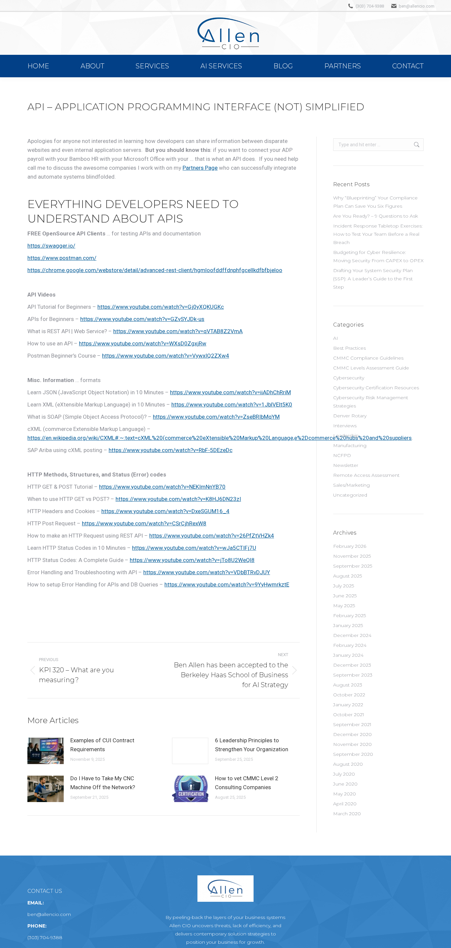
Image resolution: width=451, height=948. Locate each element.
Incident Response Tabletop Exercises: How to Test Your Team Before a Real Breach (378, 234)
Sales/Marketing (351, 485)
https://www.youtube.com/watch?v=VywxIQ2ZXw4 (165, 355)
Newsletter (345, 465)
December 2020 (352, 734)
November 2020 (352, 744)
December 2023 (352, 665)
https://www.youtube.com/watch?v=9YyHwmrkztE (226, 584)
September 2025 (352, 566)
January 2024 (348, 655)
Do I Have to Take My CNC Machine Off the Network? (102, 782)
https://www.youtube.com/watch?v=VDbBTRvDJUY (206, 572)
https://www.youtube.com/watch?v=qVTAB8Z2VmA (178, 331)
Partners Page (200, 167)
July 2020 (344, 774)
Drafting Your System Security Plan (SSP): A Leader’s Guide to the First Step (373, 278)
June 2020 (345, 784)
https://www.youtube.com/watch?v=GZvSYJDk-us (142, 319)
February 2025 (349, 615)
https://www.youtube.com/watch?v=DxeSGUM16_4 (165, 511)
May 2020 (344, 794)
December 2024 (352, 635)
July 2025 (343, 586)
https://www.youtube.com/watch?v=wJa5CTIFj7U (194, 547)
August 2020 (348, 764)
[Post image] (45, 751)
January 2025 (348, 625)
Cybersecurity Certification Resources (376, 388)
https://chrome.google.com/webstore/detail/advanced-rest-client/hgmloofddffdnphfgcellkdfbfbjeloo (154, 270)
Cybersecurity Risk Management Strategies (370, 402)
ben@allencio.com (416, 6)
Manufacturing (349, 445)
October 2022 (349, 695)
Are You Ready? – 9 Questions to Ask (375, 216)
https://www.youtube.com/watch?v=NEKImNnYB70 (162, 486)
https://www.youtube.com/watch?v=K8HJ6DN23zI (178, 499)
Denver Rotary (349, 416)
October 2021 (348, 715)
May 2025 (344, 606)
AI (335, 338)
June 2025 (345, 596)
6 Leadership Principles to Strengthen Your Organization (251, 745)
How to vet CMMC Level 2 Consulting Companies (246, 782)
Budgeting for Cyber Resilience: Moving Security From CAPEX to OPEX (378, 256)
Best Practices (349, 348)
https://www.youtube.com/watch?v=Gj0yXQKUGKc (160, 306)
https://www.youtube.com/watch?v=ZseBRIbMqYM (216, 416)
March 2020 (347, 814)
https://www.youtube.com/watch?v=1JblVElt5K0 (231, 404)
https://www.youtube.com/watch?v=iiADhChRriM (230, 392)
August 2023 (347, 685)
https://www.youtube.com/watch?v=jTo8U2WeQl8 (192, 560)
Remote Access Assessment (366, 475)
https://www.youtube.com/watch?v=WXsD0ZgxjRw (142, 343)
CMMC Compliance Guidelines (368, 358)
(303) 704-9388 (370, 6)
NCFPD (342, 455)
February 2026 (349, 546)
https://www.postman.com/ (61, 258)
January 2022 (348, 705)
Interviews (345, 426)
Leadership (346, 436)
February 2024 (349, 645)
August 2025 (347, 576)
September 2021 (352, 724)
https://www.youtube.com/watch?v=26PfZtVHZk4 (211, 535)
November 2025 (352, 556)
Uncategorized (350, 495)
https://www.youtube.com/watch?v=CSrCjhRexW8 (144, 523)
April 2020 (345, 804)
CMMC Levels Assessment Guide (371, 368)
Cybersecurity (348, 378)
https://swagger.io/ (51, 245)
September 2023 (352, 675)
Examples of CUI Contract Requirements (102, 745)
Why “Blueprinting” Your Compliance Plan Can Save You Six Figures (375, 202)
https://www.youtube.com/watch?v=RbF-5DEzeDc (170, 450)
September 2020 (353, 754)
